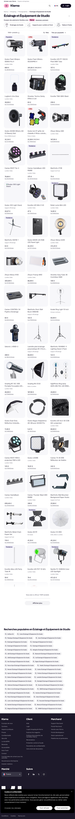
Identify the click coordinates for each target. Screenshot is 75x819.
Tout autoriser (62, 808)
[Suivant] (68, 25)
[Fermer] (72, 791)
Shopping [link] (13, 12)
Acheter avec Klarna (10, 1)
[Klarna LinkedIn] (33, 774)
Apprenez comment (42, 20)
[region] (37, 801)
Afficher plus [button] (37, 603)
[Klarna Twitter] (38, 774)
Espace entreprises (23, 1)
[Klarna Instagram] (44, 774)
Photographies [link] (22, 12)
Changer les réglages (12, 808)
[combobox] (58, 32)
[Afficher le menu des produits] (69, 16)
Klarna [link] (6, 12)
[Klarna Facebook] (28, 774)
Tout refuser (44, 808)
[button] (56, 6)
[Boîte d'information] (19, 33)
